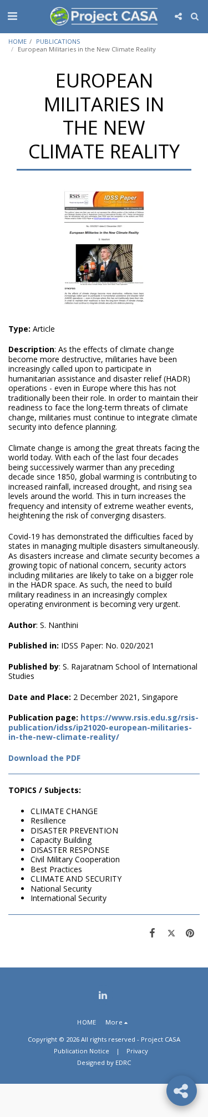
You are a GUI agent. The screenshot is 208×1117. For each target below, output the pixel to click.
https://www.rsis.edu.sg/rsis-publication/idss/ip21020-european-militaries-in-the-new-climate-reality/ (103, 727)
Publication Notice (81, 1051)
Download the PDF (44, 758)
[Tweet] (171, 932)
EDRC (123, 1062)
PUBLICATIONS (58, 41)
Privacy (137, 1051)
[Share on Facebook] (152, 932)
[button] (12, 15)
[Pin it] (190, 932)
